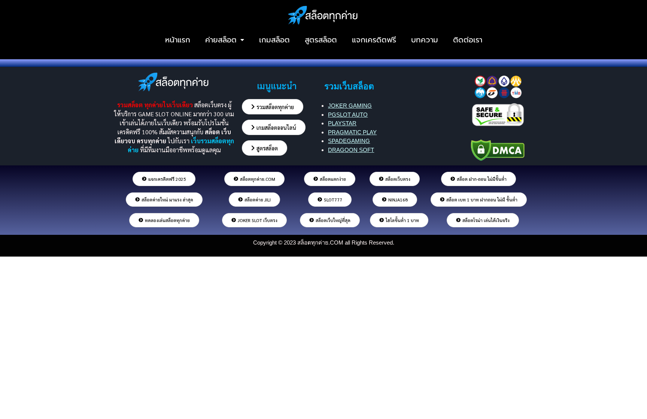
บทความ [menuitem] (424, 39)
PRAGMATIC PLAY (352, 132)
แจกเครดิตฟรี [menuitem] (374, 39)
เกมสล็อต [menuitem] (274, 39)
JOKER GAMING (350, 105)
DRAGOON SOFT (351, 150)
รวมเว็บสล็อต (349, 86)
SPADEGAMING (349, 141)
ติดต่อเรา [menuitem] (467, 39)
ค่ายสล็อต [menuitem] (221, 39)
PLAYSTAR (342, 123)
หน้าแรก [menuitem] (177, 39)
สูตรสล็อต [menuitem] (321, 39)
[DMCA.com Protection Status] (498, 148)
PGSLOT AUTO (348, 114)
